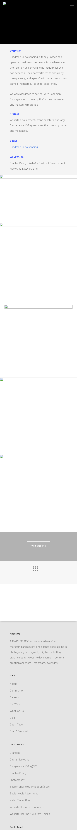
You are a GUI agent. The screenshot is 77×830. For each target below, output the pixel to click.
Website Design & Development (28, 807)
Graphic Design (18, 773)
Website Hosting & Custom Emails (30, 813)
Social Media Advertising (24, 793)
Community (16, 690)
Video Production (20, 800)
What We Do (17, 710)
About (13, 683)
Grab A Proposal (19, 731)
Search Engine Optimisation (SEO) (29, 786)
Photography (17, 779)
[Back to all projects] (38, 571)
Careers (14, 697)
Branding (15, 752)
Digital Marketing (19, 759)
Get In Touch (17, 724)
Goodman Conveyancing (24, 146)
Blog (12, 717)
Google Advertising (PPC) (24, 766)
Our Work (15, 704)
